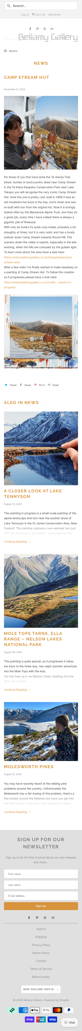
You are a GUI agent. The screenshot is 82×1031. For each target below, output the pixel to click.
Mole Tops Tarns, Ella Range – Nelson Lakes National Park (33, 639)
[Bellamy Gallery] (41, 37)
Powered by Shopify (56, 1000)
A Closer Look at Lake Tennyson (33, 493)
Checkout (54, 14)
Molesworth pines (29, 766)
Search (41, 929)
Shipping (41, 936)
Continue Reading (16, 541)
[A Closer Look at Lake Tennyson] (41, 448)
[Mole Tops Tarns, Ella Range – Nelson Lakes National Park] (41, 591)
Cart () (40, 14)
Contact (41, 961)
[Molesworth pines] (41, 731)
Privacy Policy (41, 945)
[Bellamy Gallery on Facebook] (30, 28)
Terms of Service (41, 968)
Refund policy (41, 976)
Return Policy (41, 953)
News (41, 63)
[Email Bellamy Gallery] (51, 28)
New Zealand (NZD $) (39, 989)
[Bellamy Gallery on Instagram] (44, 28)
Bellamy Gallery (32, 1000)
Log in (25, 14)
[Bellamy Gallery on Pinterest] (37, 28)
